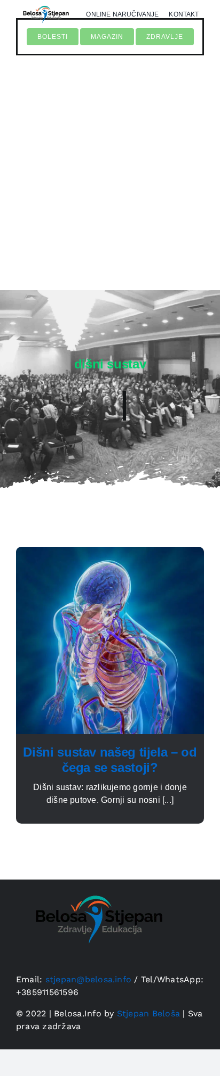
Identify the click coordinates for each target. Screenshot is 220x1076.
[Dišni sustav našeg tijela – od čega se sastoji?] (110, 552)
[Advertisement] (110, 178)
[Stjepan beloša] (96, 883)
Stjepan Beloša (148, 1013)
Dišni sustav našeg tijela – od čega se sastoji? (110, 760)
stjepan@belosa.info (88, 979)
